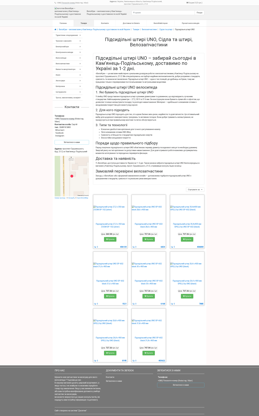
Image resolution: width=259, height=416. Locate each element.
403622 (162, 361)
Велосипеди (69, 59)
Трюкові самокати (69, 42)
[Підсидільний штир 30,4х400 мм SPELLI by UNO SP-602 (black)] (187, 208)
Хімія (69, 76)
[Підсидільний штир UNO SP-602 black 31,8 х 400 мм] (149, 322)
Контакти (105, 23)
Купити (111, 239)
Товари (84, 23)
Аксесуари (69, 81)
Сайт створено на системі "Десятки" (71, 411)
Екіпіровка (69, 87)
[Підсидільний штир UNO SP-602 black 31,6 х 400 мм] (110, 265)
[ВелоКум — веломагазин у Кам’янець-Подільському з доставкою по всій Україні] (72, 176)
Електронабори (69, 47)
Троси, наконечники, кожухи (69, 98)
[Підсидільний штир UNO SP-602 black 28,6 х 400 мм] (149, 208)
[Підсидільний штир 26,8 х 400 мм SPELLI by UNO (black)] (110, 322)
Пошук (199, 12)
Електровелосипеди (69, 53)
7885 (201, 304)
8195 (124, 361)
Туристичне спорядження (69, 36)
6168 (163, 304)
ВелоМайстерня (161, 23)
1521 (124, 304)
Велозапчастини (69, 64)
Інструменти (69, 93)
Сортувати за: (194, 189)
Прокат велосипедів (190, 23)
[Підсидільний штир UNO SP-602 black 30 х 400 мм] (149, 265)
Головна (63, 23)
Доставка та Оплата (131, 23)
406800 (200, 247)
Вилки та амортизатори (69, 70)
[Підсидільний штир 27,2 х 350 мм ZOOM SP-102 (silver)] (110, 208)
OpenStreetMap (82, 198)
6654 (163, 247)
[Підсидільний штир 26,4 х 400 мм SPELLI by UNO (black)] (187, 265)
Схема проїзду (60, 198)
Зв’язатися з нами (114, 381)
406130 (123, 247)
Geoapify (71, 198)
